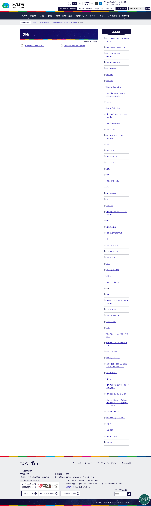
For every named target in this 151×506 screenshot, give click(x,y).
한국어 (97, 8)
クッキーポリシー (69, 493)
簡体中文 (89, 8)
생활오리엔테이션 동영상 (74, 46)
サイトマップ (121, 8)
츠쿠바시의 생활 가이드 (34, 46)
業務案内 (74, 22)
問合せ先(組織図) (47, 493)
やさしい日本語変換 (113, 4)
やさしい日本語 (106, 8)
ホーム (35, 22)
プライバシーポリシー (109, 463)
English (81, 8)
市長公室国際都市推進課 (60, 22)
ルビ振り (124, 2)
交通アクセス (28, 493)
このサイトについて (84, 463)
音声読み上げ (111, 2)
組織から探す (44, 22)
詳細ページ (70, 487)
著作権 (128, 463)
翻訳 (148, 9)
